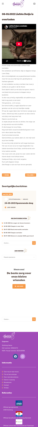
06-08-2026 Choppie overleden (13, 233)
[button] (34, 3)
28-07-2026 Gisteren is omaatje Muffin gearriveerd (19, 236)
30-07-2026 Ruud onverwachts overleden (16, 229)
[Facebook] (15, 356)
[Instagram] (22, 356)
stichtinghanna (15, 199)
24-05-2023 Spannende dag (19, 202)
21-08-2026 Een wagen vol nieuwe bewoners (17, 223)
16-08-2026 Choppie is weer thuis (14, 226)
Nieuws (25, 199)
